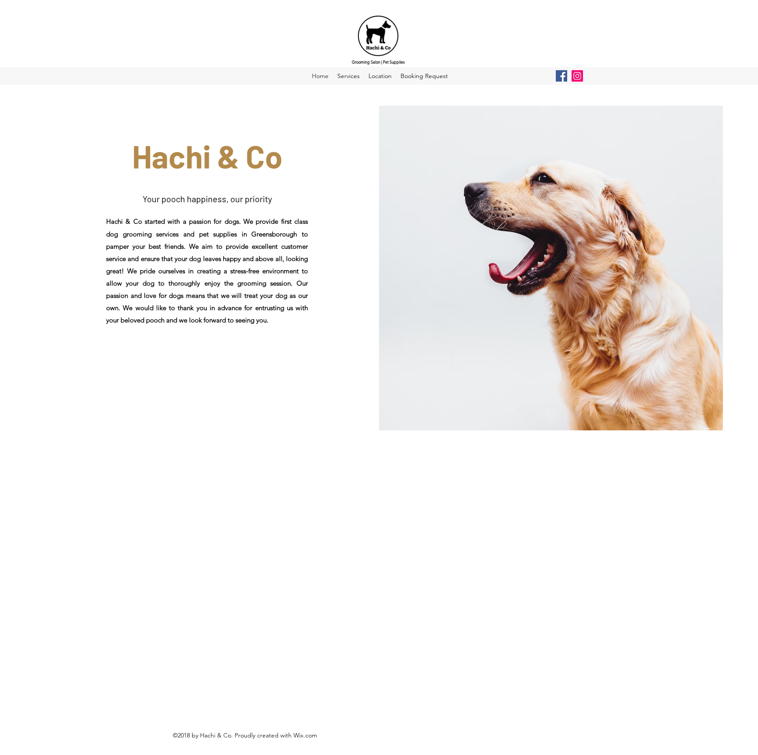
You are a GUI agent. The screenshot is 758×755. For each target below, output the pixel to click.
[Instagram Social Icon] (577, 76)
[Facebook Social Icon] (561, 76)
